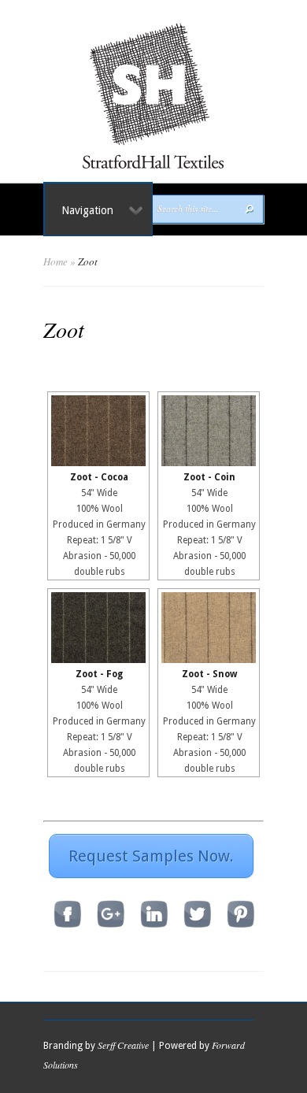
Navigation (87, 210)
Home (55, 261)
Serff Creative (123, 1045)
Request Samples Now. (151, 856)
